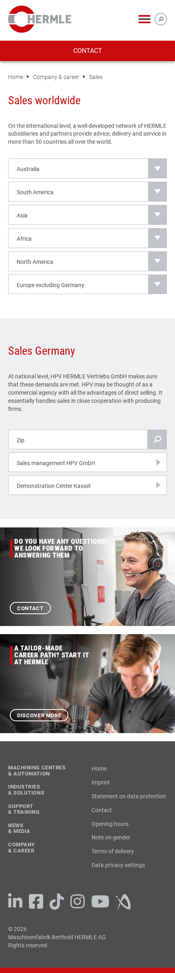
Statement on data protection (129, 796)
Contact (87, 51)
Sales (96, 77)
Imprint (101, 782)
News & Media (19, 829)
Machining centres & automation (37, 771)
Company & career (57, 77)
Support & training (24, 809)
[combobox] (87, 168)
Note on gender (111, 837)
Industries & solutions (26, 790)
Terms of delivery (113, 851)
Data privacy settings (118, 865)
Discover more (39, 715)
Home (16, 77)
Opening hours (110, 824)
